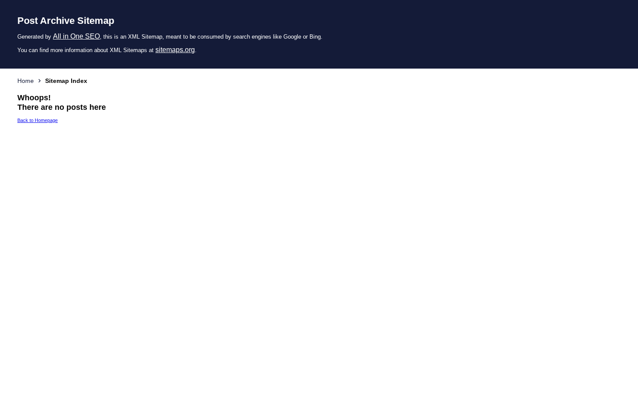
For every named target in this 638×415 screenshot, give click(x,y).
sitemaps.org (175, 49)
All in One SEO (76, 36)
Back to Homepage (37, 120)
